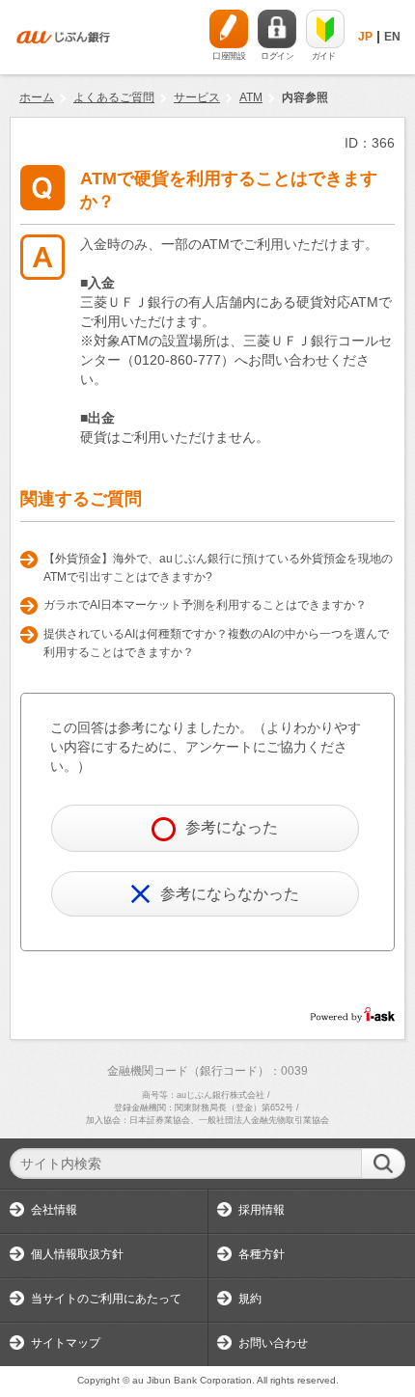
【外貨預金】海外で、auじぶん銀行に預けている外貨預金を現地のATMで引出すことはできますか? (218, 568)
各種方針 (261, 1254)
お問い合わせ (273, 1343)
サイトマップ (65, 1343)
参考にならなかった (229, 894)
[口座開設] (228, 29)
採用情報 (261, 1210)
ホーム (36, 97)
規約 (250, 1298)
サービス (197, 97)
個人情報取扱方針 (77, 1254)
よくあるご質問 (113, 97)
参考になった (231, 827)
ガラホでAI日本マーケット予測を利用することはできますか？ (205, 605)
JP (365, 36)
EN (392, 36)
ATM (251, 97)
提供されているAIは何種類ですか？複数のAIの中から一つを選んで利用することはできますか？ (216, 643)
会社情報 (54, 1210)
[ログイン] (277, 29)
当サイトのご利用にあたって (106, 1298)
